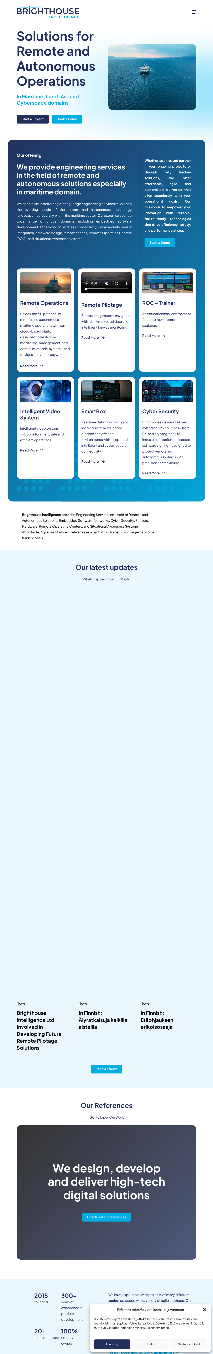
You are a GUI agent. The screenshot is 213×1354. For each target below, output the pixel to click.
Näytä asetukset (189, 1344)
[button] (205, 1310)
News (21, 1003)
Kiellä (150, 1344)
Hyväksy (112, 1344)
